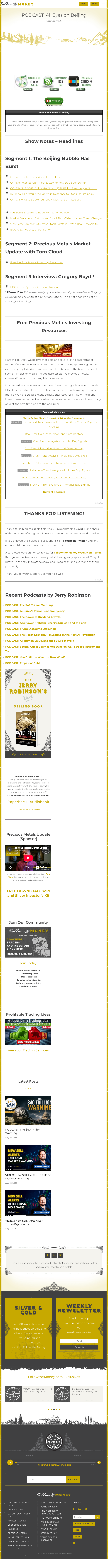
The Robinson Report (52, 1518)
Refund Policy (48, 1533)
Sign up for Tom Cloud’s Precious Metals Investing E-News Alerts (54, 418)
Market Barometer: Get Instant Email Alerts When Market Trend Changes (56, 218)
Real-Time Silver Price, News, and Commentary (54, 448)
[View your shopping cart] (74, 1543)
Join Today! (28, 963)
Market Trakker (17, 1521)
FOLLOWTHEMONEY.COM (61, 1553)
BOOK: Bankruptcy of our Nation (31, 229)
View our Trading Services (28, 1050)
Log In (83, 4)
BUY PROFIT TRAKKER (84, 1524)
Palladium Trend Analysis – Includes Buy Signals (60, 470)
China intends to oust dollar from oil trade (36, 177)
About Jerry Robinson (53, 1503)
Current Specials (54, 491)
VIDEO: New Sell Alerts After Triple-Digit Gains (24, 1222)
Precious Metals (17, 1533)
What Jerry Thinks (18, 1537)
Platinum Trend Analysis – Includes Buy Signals (60, 484)
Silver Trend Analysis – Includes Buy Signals (60, 455)
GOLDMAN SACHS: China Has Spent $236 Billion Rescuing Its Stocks (53, 188)
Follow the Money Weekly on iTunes (77, 552)
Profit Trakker (16, 1510)
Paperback (17, 802)
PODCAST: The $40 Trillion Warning (23, 1131)
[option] (29, 1395)
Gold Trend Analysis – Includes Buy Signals (60, 441)
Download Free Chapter (28, 810)
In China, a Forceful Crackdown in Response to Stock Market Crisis (52, 193)
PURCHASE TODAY (28, 755)
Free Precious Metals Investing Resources (36, 262)
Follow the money (54, 1495)
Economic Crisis (17, 1525)
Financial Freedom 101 (20, 1545)
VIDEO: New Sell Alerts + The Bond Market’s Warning (28, 1176)
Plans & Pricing (49, 1507)
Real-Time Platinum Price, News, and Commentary (54, 477)
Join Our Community (28, 922)
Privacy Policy (48, 1529)
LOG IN (77, 1536)
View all (28, 1089)
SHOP (94, 4)
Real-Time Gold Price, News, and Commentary (54, 433)
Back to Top (99, 503)
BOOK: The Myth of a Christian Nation (34, 287)
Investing (13, 1529)
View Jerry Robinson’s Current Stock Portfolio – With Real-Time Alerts (53, 223)
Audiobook (39, 802)
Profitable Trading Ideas (28, 1014)
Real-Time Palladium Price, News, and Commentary (54, 463)
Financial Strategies (19, 1541)
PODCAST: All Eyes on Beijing (16, 4)
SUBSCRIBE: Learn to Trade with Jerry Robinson (40, 212)
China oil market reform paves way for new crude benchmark (48, 182)
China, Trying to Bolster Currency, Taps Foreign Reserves (45, 199)
